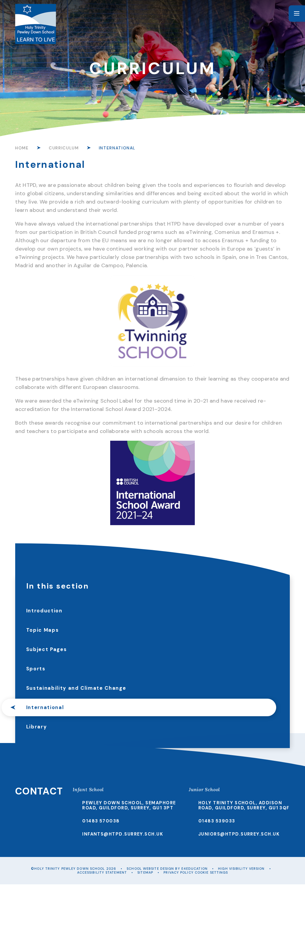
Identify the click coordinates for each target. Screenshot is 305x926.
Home (22, 148)
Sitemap (145, 872)
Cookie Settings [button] (211, 872)
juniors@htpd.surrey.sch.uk (239, 834)
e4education (194, 868)
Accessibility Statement (102, 872)
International (117, 148)
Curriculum (64, 148)
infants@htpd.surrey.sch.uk (122, 834)
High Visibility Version (241, 868)
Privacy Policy (178, 872)
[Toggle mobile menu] (297, 13)
